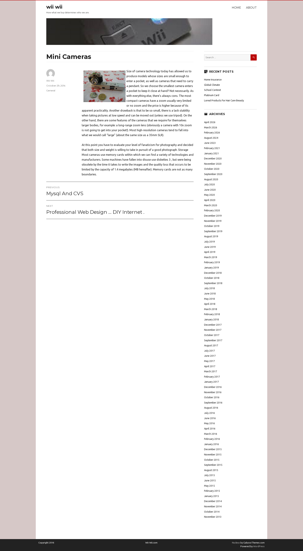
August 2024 (211, 137)
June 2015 (210, 480)
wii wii (54, 7)
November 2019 (212, 221)
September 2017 (213, 340)
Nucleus (236, 542)
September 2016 (213, 402)
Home (236, 7)
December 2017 (213, 324)
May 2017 (209, 361)
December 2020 (213, 158)
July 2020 (209, 184)
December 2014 (213, 501)
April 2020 (209, 200)
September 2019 (213, 231)
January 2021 (211, 153)
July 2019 (209, 241)
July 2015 (209, 475)
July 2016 (209, 413)
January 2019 (211, 267)
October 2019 (211, 226)
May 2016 (209, 423)
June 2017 (210, 355)
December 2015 (213, 449)
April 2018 (209, 304)
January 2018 (211, 319)
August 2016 (211, 407)
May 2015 (209, 485)
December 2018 (213, 272)
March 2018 (210, 309)
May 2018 (209, 298)
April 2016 (209, 428)
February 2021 (212, 148)
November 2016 (212, 392)
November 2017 (212, 329)
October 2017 (211, 335)
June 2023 (210, 143)
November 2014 (212, 506)
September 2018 (213, 283)
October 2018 (211, 278)
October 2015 (211, 459)
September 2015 (213, 464)
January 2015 (211, 496)
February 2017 (212, 376)
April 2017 (209, 366)
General (50, 90)
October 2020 (211, 168)
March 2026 (210, 127)
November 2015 (212, 454)
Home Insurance (213, 79)
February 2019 (212, 262)
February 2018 (212, 314)
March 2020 (210, 205)
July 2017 (209, 350)
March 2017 (210, 371)
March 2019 (210, 257)
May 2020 (209, 194)
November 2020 (212, 163)
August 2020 (211, 179)
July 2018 (209, 288)
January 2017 (211, 381)
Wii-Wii (50, 80)
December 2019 (213, 215)
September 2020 (213, 174)
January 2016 (211, 444)
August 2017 (211, 345)
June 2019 (210, 247)
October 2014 (211, 511)
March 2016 (210, 433)
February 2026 (212, 132)
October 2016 (211, 397)
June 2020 (210, 189)
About (251, 7)
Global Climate (212, 84)
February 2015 (212, 490)
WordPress (259, 546)
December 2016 (213, 387)
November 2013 (212, 516)
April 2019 (209, 252)
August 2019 (211, 236)
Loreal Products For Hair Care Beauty (224, 100)
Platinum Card (211, 95)
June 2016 (210, 418)
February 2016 (212, 439)
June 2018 (210, 293)
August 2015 (211, 470)
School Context (212, 90)
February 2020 (212, 210)
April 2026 (209, 122)
